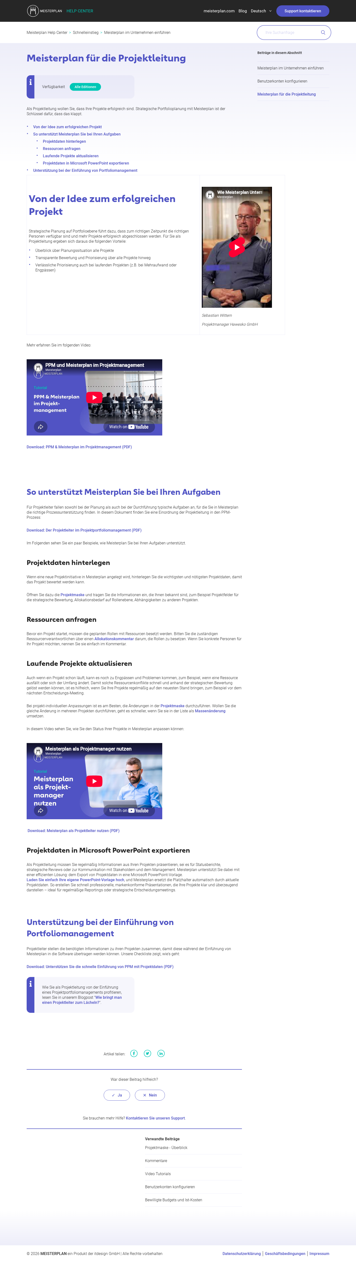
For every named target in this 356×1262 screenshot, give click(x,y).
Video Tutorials (158, 1174)
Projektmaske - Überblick (166, 1147)
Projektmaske (73, 595)
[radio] (117, 1095)
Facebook (134, 1053)
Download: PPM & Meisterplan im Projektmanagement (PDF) (79, 447)
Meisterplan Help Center (47, 32)
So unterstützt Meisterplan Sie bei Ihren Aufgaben (77, 134)
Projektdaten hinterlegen (64, 141)
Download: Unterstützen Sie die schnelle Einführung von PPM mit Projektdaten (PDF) (100, 966)
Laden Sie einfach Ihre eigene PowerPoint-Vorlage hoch (75, 880)
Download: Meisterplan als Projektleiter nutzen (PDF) (74, 830)
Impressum (319, 1253)
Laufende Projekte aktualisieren (71, 156)
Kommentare (156, 1160)
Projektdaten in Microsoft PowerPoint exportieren (86, 163)
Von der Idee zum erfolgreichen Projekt (67, 127)
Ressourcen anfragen (61, 148)
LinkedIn (161, 1053)
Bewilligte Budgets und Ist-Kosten (173, 1200)
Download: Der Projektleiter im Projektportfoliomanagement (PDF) (84, 530)
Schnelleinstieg (86, 32)
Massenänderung (210, 711)
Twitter (147, 1053)
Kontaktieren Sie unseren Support (155, 1118)
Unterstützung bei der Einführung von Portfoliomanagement (85, 170)
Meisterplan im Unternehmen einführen (137, 32)
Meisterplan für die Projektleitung (286, 94)
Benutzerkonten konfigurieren (282, 81)
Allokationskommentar (114, 639)
